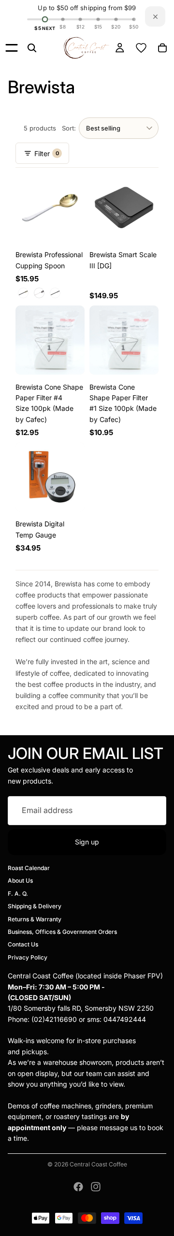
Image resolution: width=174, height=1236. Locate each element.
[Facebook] (78, 1186)
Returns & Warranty (34, 919)
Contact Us (23, 944)
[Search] (32, 47)
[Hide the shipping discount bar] (155, 16)
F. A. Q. (18, 893)
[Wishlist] (141, 47)
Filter (46, 153)
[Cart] (162, 47)
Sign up (87, 842)
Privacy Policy (27, 957)
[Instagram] (96, 1186)
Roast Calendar (29, 868)
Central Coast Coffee (98, 1164)
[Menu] (11, 47)
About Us (20, 880)
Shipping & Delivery (34, 906)
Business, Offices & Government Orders (62, 931)
